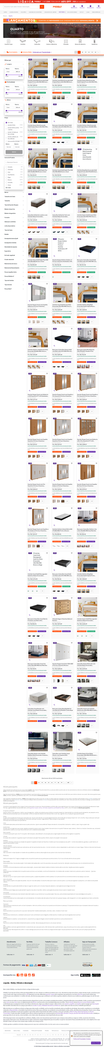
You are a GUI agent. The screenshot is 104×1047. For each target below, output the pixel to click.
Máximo (17, 68)
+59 (42, 321)
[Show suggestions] (22, 162)
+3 (42, 187)
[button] (43, 52)
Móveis (5, 16)
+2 (67, 231)
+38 (67, 546)
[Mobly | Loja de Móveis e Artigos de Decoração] (57, 7)
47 (68, 782)
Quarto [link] (10, 16)
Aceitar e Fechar (95, 1043)
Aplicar (14, 152)
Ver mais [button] (8, 187)
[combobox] (12, 162)
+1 (42, 97)
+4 (67, 501)
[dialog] (86, 1038)
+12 (92, 501)
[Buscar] (42, 7)
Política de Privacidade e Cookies (82, 1039)
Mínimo (7, 68)
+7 (91, 366)
